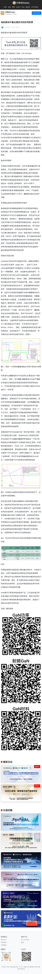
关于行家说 (34, 7)
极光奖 (28, 7)
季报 (13, 7)
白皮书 (18, 7)
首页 (5, 7)
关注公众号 (36, 13)
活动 (23, 7)
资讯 (9, 7)
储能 (22, 942)
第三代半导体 (25, 939)
